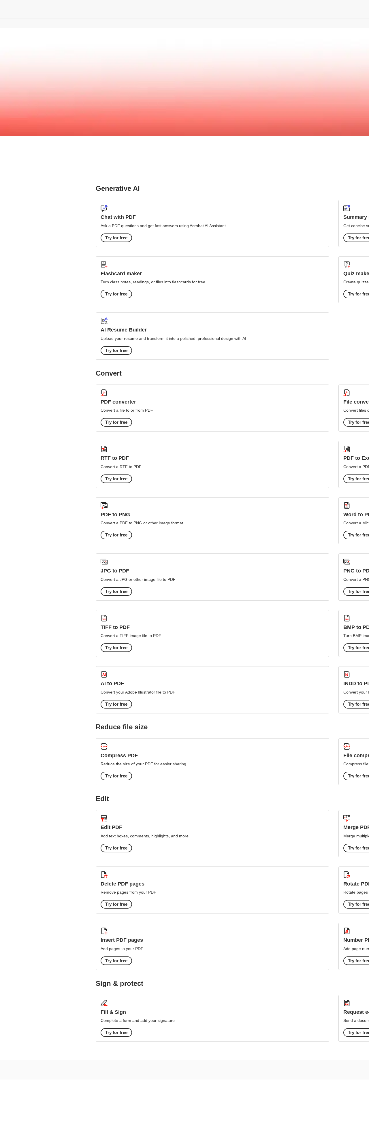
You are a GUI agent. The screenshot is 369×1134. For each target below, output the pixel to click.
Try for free (116, 237)
